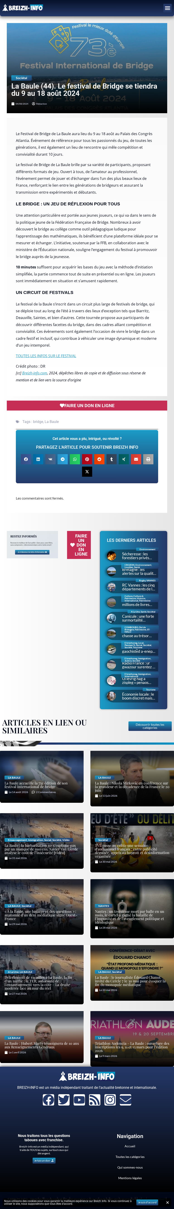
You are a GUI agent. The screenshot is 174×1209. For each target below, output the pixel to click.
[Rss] (94, 1100)
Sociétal (21, 78)
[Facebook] (48, 1100)
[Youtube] (79, 1100)
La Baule (52, 422)
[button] (167, 8)
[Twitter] (64, 1100)
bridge (38, 422)
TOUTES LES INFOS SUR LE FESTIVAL (46, 355)
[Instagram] (110, 1100)
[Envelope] (125, 1100)
